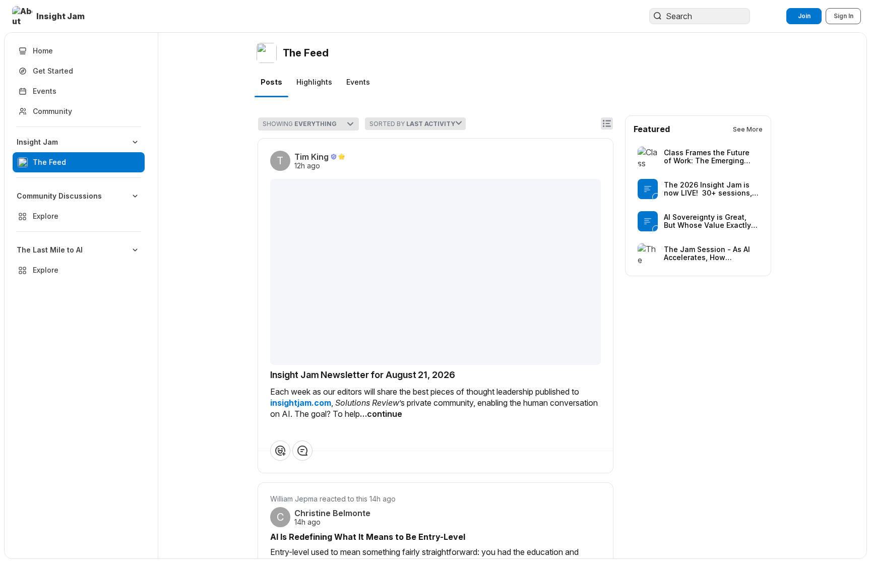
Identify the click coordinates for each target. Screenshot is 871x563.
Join (804, 16)
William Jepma (294, 498)
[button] (49, 16)
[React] (280, 450)
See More (748, 129)
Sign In (843, 16)
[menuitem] (79, 152)
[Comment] (302, 451)
